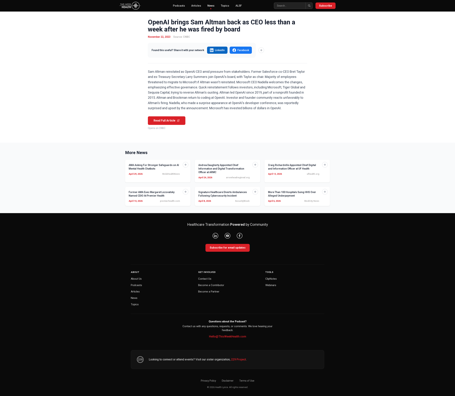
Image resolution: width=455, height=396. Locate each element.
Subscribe (325, 5)
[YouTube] (227, 236)
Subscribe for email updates (227, 247)
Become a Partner (208, 291)
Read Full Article (164, 120)
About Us (136, 278)
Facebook (243, 50)
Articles (196, 5)
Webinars (270, 285)
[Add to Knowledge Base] (261, 50)
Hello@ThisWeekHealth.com (227, 336)
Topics (225, 5)
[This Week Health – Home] (130, 5)
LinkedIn (220, 50)
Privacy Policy (208, 380)
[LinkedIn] (215, 236)
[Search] (309, 5)
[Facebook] (239, 236)
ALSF (238, 5)
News (210, 5)
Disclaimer (228, 380)
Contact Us (204, 278)
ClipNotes (271, 278)
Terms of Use (246, 380)
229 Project (238, 359)
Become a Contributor (211, 285)
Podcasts (179, 5)
